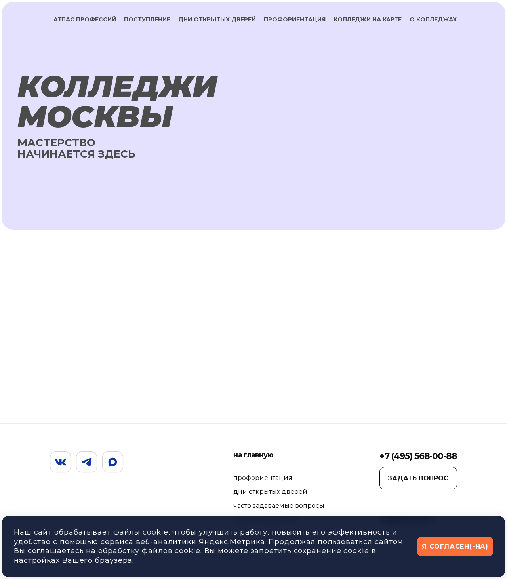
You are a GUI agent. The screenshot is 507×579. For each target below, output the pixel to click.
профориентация (262, 478)
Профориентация (295, 19)
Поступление (147, 19)
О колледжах (433, 19)
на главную (253, 455)
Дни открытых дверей (217, 19)
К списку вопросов (460, 308)
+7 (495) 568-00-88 (418, 456)
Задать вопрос (418, 478)
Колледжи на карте (368, 19)
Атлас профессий (84, 19)
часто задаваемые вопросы (278, 505)
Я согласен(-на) (455, 546)
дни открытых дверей (270, 491)
